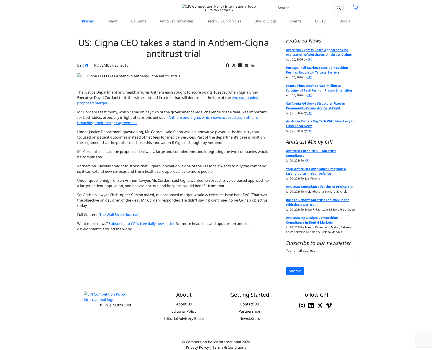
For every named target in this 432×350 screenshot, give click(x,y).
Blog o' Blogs (266, 21)
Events (296, 21)
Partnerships (250, 311)
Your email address (300, 250)
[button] (355, 8)
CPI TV (320, 21)
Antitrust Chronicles (177, 21)
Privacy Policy (197, 347)
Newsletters (249, 318)
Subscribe (122, 305)
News (113, 21)
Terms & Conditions (229, 347)
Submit (295, 271)
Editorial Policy (183, 311)
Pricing (88, 21)
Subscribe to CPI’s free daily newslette (141, 223)
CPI (85, 65)
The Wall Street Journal (118, 214)
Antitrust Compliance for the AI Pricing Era (319, 186)
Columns (138, 21)
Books (345, 21)
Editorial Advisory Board (184, 318)
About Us (184, 304)
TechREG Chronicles (224, 21)
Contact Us (249, 304)
